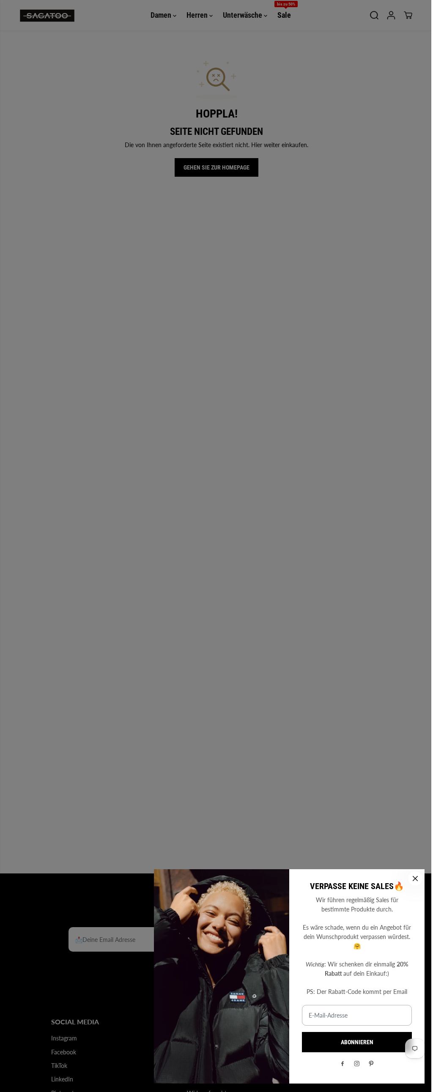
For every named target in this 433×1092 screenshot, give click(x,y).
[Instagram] (357, 1063)
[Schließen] (415, 878)
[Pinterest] (371, 1063)
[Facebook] (342, 1063)
